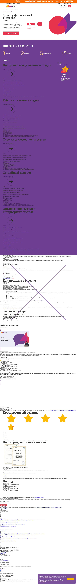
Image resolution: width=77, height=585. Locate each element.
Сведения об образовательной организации (8, 519)
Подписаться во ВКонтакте (17, 308)
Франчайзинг (12, 524)
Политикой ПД (42, 581)
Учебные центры (13, 526)
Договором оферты (72, 410)
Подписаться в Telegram (7, 308)
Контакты (16, 522)
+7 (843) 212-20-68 (62, 5)
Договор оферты (20, 519)
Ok (70, 579)
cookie (46, 577)
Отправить (3, 505)
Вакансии (4, 522)
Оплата (12, 522)
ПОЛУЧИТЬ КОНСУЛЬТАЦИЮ (5, 409)
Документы (8, 522)
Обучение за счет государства (5, 538)
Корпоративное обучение (39, 300)
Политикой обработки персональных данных (58, 410)
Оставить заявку (11, 33)
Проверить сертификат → (5, 475)
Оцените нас (2, 531)
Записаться (5, 266)
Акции (18, 3)
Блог (1, 526)
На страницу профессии (7, 278)
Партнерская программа (20, 524)
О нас (14, 3)
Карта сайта (7, 526)
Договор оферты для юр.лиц (12, 520)
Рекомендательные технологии (29, 520)
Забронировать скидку (4, 560)
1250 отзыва (3, 530)
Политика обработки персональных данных (32, 519)
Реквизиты (21, 520)
